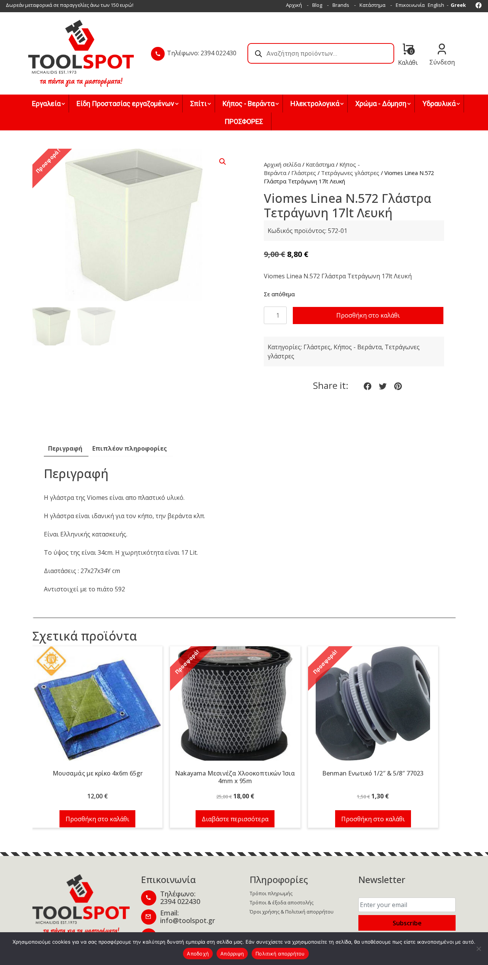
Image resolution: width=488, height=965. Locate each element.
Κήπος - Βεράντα (358, 347)
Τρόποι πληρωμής (271, 893)
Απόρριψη (232, 954)
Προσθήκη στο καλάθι (368, 315)
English (436, 5)
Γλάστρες (303, 173)
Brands (340, 5)
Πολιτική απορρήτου (280, 954)
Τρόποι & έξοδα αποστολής (281, 902)
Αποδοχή (198, 954)
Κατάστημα (372, 5)
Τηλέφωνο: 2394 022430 (201, 53)
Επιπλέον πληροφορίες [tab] (129, 448)
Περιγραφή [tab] (65, 448)
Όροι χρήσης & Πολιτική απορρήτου (292, 911)
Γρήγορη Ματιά (97, 707)
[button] (223, 162)
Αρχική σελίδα (282, 164)
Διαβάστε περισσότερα (235, 819)
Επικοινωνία (410, 5)
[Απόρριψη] (478, 948)
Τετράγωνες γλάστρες (350, 173)
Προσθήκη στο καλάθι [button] (97, 819)
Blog (317, 5)
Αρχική (294, 5)
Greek (458, 5)
